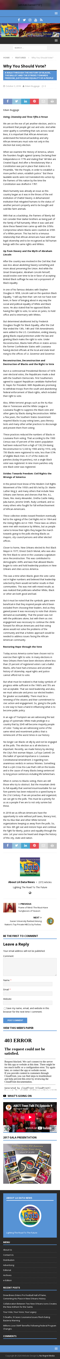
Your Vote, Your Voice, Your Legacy (19, 1312)
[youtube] (35, 20)
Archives (7, 1275)
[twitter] (24, 20)
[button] (55, 13)
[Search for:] (30, 47)
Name (6, 980)
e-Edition (7, 1280)
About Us (7, 1249)
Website (7, 998)
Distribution (8, 1260)
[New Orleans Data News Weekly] (30, 35)
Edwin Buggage (32, 86)
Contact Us (8, 1254)
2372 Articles (45, 882)
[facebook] (19, 20)
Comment (8, 956)
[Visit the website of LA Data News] (30, 892)
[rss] (41, 20)
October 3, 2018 (13, 86)
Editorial (7, 1270)
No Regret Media (47, 1355)
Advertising (8, 1265)
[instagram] (30, 20)
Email (6, 989)
